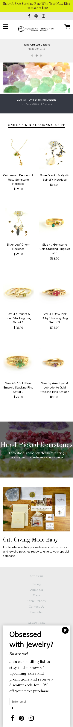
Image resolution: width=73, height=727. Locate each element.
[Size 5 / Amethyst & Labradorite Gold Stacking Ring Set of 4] (54, 362)
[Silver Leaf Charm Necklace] (18, 223)
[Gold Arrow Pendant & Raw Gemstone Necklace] (18, 154)
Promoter (36, 612)
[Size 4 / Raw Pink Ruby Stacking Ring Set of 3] (54, 292)
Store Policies (37, 601)
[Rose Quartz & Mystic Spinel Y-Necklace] (54, 154)
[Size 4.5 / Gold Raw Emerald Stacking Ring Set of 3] (18, 362)
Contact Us (36, 606)
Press (36, 595)
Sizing (37, 584)
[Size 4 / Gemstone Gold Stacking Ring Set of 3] (54, 223)
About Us (36, 590)
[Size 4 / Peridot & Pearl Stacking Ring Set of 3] (18, 292)
